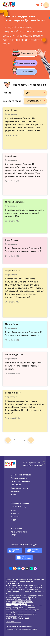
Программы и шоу (18, 507)
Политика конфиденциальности (19, 626)
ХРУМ (13, 495)
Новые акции (16, 529)
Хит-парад (15, 491)
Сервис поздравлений (20, 481)
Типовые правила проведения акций (21, 629)
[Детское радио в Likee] (23, 568)
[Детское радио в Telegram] (19, 568)
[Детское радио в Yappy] (31, 568)
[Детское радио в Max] (35, 568)
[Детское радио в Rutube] (27, 568)
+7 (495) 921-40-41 (23, 600)
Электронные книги (19, 488)
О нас (13, 510)
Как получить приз (19, 532)
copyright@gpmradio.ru (15, 612)
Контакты (15, 517)
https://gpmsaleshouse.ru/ (16, 604)
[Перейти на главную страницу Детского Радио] (8, 5)
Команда (15, 513)
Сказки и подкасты (19, 478)
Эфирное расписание (20, 503)
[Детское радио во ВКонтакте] (10, 568)
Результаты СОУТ (13, 622)
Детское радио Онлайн (21, 475)
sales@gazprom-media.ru (22, 602)
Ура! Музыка (16, 485)
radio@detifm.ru (32, 465)
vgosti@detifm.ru (31, 589)
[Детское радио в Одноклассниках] (15, 568)
